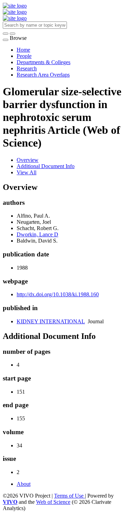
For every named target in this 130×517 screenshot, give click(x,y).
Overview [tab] (27, 160)
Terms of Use (69, 496)
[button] (5, 34)
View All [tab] (26, 172)
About (24, 484)
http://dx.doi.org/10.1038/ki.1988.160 (58, 294)
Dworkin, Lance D (37, 234)
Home (23, 50)
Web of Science (53, 502)
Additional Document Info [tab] (46, 166)
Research (27, 68)
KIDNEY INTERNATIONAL (51, 321)
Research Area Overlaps (43, 75)
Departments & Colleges (43, 62)
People (24, 56)
